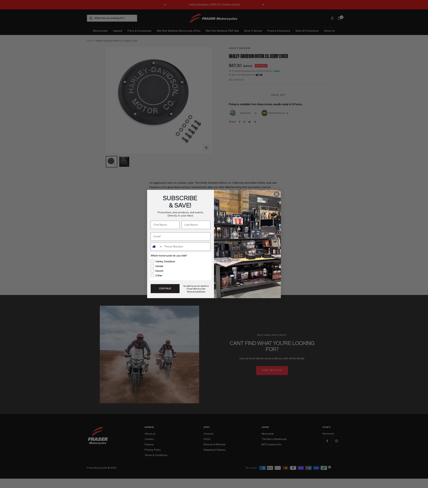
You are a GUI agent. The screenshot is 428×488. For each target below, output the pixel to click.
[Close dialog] (277, 194)
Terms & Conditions (196, 292)
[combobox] (157, 247)
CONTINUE (165, 288)
